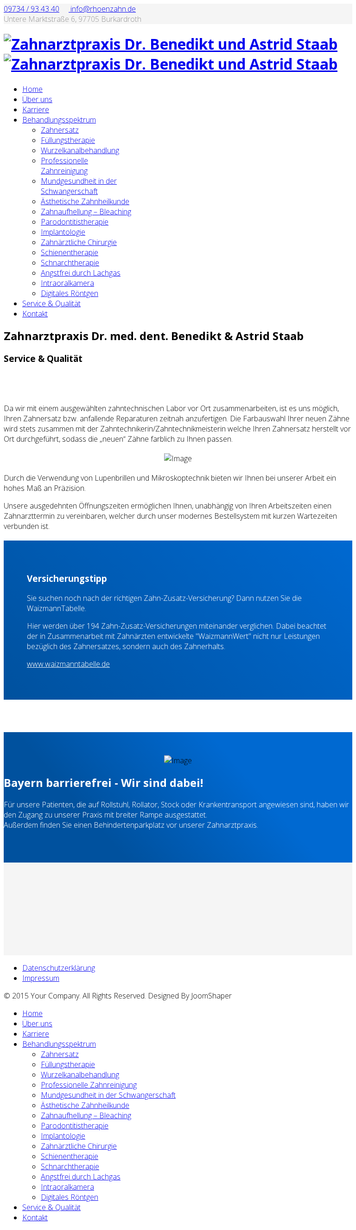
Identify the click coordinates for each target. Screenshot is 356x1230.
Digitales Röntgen (69, 293)
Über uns (37, 99)
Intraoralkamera (67, 283)
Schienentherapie (69, 252)
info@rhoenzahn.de (102, 9)
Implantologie (63, 232)
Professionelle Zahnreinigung (64, 165)
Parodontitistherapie (74, 222)
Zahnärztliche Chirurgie (79, 242)
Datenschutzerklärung (58, 968)
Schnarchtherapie (70, 263)
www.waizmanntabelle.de (68, 664)
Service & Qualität (51, 303)
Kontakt (35, 314)
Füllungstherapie (68, 140)
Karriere (35, 109)
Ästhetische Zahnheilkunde (85, 201)
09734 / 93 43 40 (31, 9)
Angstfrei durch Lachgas (81, 273)
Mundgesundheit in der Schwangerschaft (79, 186)
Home (32, 89)
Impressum (40, 978)
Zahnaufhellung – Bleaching (86, 211)
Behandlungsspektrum (59, 120)
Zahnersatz (60, 130)
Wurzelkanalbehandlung (80, 150)
